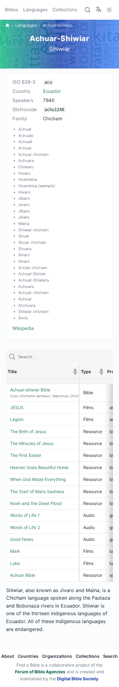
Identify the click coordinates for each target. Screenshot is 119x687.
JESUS (16, 407)
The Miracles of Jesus (31, 443)
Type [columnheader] (92, 371)
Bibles (11, 9)
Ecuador (52, 91)
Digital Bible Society (77, 678)
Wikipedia (23, 328)
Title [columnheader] (42, 371)
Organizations (57, 656)
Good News (21, 539)
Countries (28, 656)
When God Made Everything (38, 479)
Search (110, 656)
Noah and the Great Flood (36, 503)
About (7, 656)
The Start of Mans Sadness (37, 491)
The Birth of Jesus (28, 431)
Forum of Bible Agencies (40, 671)
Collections (64, 9)
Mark (15, 551)
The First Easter (25, 455)
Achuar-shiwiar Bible (30, 389)
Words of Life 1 (25, 515)
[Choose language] (98, 9)
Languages (35, 9)
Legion (16, 419)
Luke (15, 563)
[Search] (88, 10)
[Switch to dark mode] (109, 10)
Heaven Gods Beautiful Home (39, 467)
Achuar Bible (22, 575)
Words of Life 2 (25, 527)
